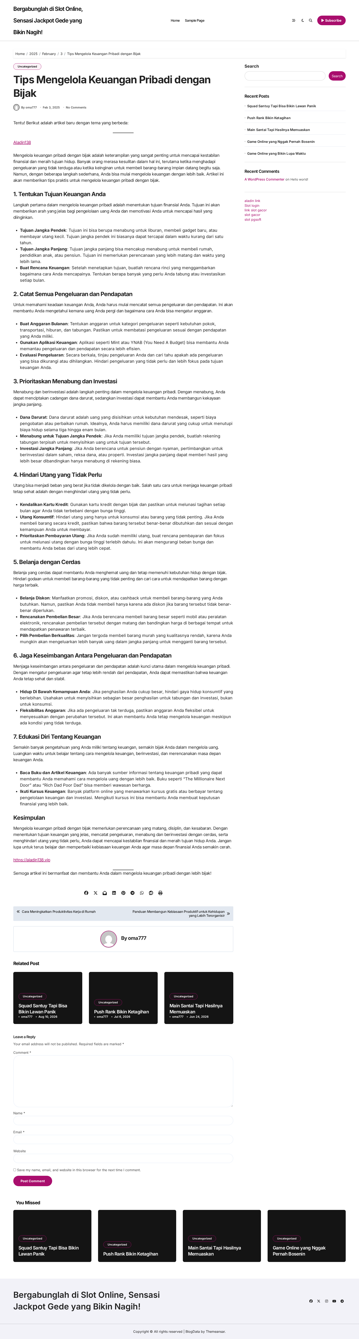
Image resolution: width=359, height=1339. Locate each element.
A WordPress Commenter (264, 179)
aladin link (252, 201)
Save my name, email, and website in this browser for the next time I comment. (79, 1170)
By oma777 (29, 107)
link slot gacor (256, 210)
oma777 (137, 938)
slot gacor (252, 215)
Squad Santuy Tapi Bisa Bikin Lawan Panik (281, 106)
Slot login (252, 205)
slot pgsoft (253, 219)
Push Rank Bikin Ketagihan (121, 1011)
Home (175, 20)
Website (19, 1151)
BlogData (193, 1331)
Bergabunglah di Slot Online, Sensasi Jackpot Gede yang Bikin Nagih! (48, 20)
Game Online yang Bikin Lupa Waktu (276, 153)
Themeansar (215, 1331)
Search (252, 66)
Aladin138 (22, 142)
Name (19, 1113)
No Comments (76, 107)
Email (19, 1132)
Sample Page (194, 20)
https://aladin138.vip (31, 859)
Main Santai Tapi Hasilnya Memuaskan (278, 130)
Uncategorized (27, 66)
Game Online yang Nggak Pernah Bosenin (281, 142)
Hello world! (299, 179)
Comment (22, 1052)
